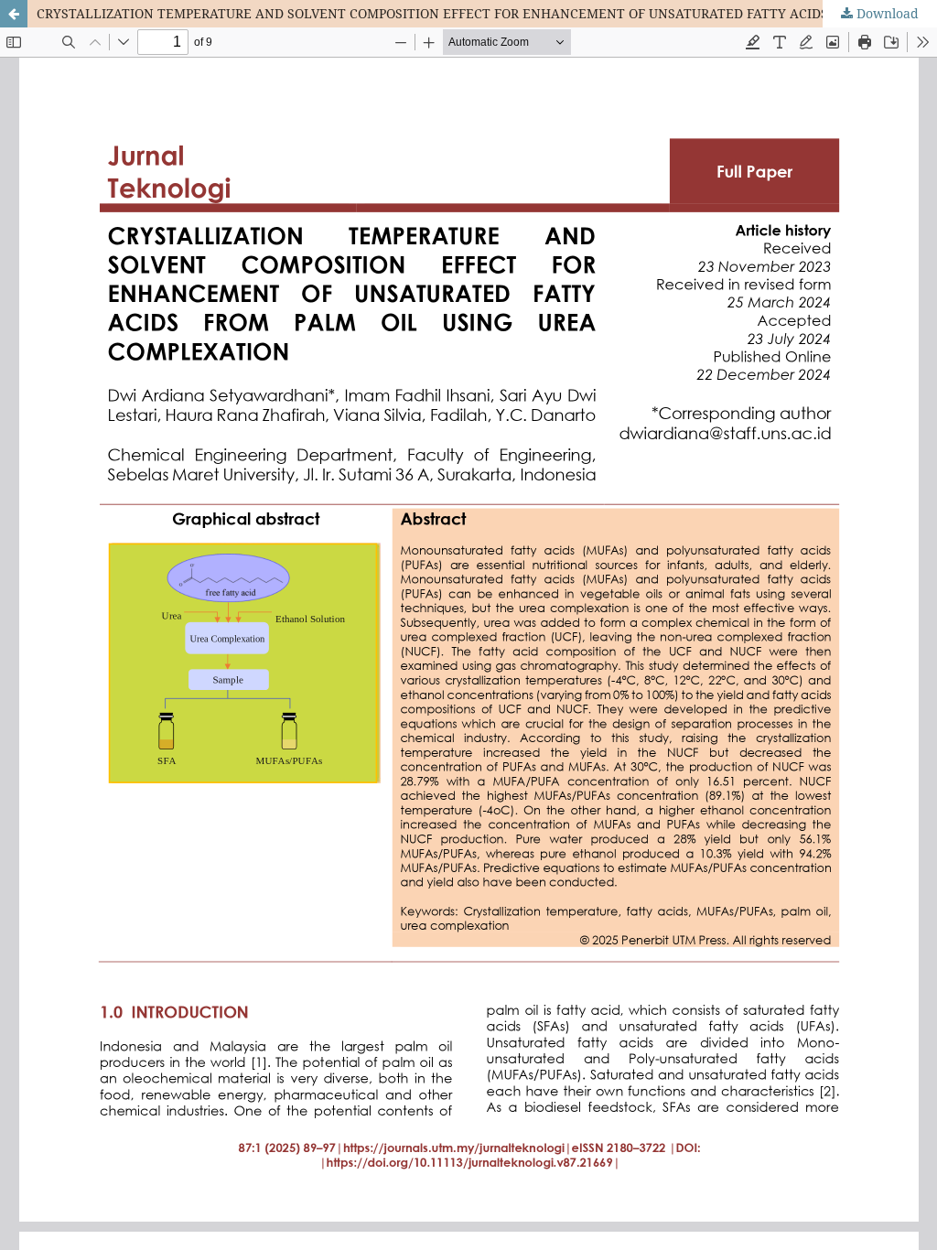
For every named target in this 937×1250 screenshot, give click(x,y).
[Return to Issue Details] (13, 13)
